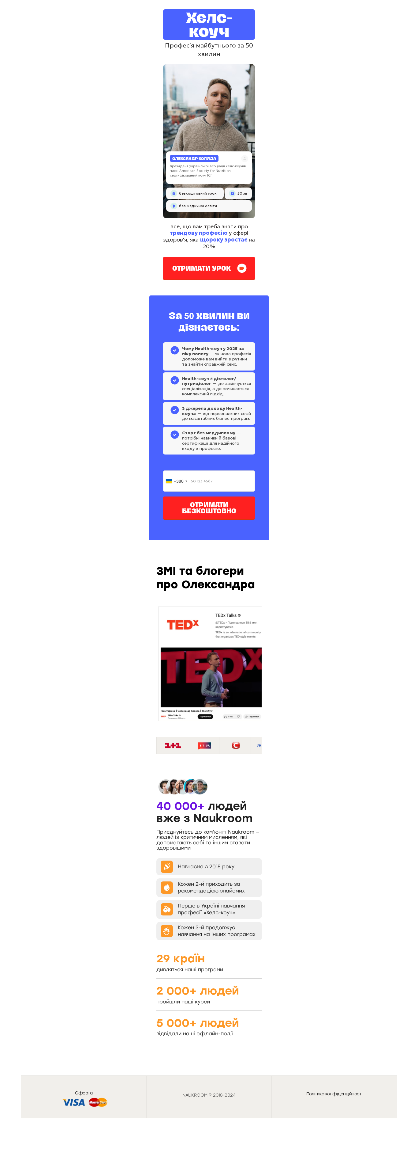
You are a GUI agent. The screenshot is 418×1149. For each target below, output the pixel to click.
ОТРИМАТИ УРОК (201, 268)
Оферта (83, 1092)
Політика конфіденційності (334, 1093)
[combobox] (176, 481)
